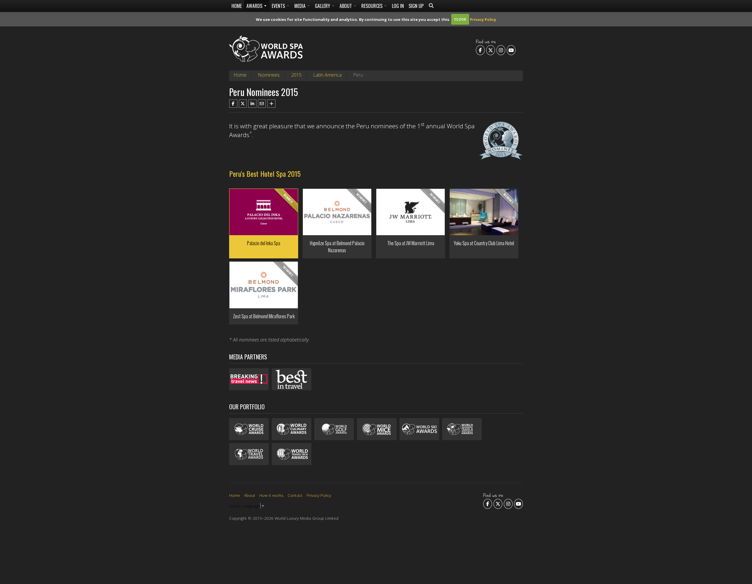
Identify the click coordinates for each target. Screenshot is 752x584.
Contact (295, 495)
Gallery (323, 5)
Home (236, 5)
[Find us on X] (490, 50)
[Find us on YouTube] (511, 50)
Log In (398, 5)
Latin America (327, 75)
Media (300, 5)
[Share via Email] (262, 103)
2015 (296, 75)
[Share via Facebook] (233, 103)
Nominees (269, 75)
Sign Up (416, 5)
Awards (254, 5)
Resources (372, 5)
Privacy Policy (483, 19)
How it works (271, 495)
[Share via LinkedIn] (252, 103)
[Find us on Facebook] (480, 50)
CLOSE (460, 19)
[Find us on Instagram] (500, 50)
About (346, 5)
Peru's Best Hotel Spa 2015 (265, 173)
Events (279, 5)
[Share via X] (243, 103)
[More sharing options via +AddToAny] (271, 103)
